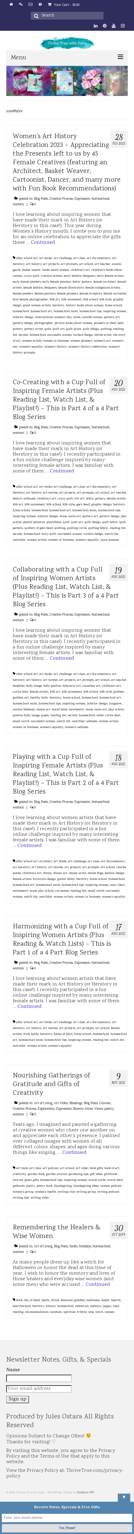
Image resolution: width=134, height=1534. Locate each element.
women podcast (111, 1186)
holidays (85, 1246)
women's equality (31, 347)
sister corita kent (108, 715)
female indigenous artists (102, 288)
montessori (76, 710)
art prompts (69, 264)
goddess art (21, 698)
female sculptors (90, 294)
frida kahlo (31, 1034)
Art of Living (43, 1103)
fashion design (114, 873)
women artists (32, 341)
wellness (91, 721)
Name (13, 1370)
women (18, 204)
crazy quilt (31, 276)
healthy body (39, 698)
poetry (109, 1109)
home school (113, 305)
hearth (116, 1300)
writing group (86, 1192)
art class (79, 258)
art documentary (99, 258)
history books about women (84, 305)
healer (105, 1300)
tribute (82, 1312)
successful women (59, 335)
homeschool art (41, 311)
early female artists (110, 276)
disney (47, 873)
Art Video (61, 1103)
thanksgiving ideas (86, 1186)
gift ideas (96, 1174)
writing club (66, 1192)
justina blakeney (24, 710)
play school (116, 710)
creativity (19, 1174)
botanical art (72, 686)
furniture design (44, 879)
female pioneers (67, 294)
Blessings (75, 1103)
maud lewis (59, 710)
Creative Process (61, 199)
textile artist (103, 335)
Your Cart (66, 5)
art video (82, 1168)
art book (22, 1168)
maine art (43, 710)
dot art (79, 499)
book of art (111, 1168)
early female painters (56, 282)
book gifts (96, 1168)
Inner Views (94, 1109)
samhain (56, 1312)
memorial (82, 1306)
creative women (51, 276)
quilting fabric (98, 528)
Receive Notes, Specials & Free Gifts (67, 1507)
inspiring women (114, 311)
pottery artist (33, 329)
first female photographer (30, 300)
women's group (23, 1192)
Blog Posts (41, 199)
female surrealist (115, 294)
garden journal (56, 1174)
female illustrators (71, 288)
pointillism (53, 522)
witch (99, 1312)
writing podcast (108, 1192)
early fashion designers (79, 276)
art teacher (102, 264)
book (19, 1300)
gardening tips (79, 1174)
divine (55, 1300)
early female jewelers (27, 282)
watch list (111, 534)
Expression (82, 199)
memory (96, 1306)
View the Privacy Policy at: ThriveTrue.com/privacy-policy (64, 1473)
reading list (118, 528)
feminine (67, 1300)
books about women (55, 270)
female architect (104, 282)
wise (91, 1312)
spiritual (69, 1312)
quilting (106, 329)
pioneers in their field (108, 323)
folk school (90, 300)
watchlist (19, 540)
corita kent (20, 692)
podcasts (19, 1186)
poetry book (44, 1186)
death (45, 1300)
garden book (36, 1174)
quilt (48, 329)
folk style (105, 300)
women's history (55, 347)
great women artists (37, 305)
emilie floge (95, 873)
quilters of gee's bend (39, 528)
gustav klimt (66, 879)
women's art (102, 341)
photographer (43, 323)
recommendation (37, 1312)
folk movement (71, 300)
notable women (92, 317)
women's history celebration (87, 347)
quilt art (59, 329)
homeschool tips (90, 311)
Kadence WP (85, 1493)
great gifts (32, 1180)
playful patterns (34, 522)
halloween (93, 1300)
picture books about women (73, 323)
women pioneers (81, 341)
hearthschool (22, 1306)
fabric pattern (82, 282)
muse (76, 317)
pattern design (23, 323)
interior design (23, 317)
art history (33, 264)
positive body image (26, 715)
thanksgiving (63, 1186)
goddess (118, 692)
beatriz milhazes (24, 499)
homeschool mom (66, 311)
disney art (60, 873)
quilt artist (73, 329)
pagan (107, 1306)
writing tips (21, 1198)
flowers (78, 1109)
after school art (27, 258)
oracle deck (115, 1180)
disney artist (77, 873)
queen (45, 715)
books (73, 1246)
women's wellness (76, 727)
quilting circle (77, 528)
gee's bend (83, 505)
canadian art (91, 686)
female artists (116, 499)
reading (18, 1312)
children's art (80, 270)
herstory (58, 305)
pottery (18, 329)
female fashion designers (40, 288)
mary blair (117, 885)
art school (86, 264)
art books (45, 258)
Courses (104, 1103)
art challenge (63, 258)
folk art (55, 300)
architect (45, 861)
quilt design (91, 329)
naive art (74, 516)
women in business (56, 341)
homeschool (100, 199)
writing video (40, 1198)
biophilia (19, 686)
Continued (43, 242)
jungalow (115, 704)
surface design (83, 335)
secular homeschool (32, 335)
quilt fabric (110, 522)
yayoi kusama (109, 540)
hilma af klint (63, 1034)
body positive (52, 686)
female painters (45, 294)
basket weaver (31, 270)
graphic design (101, 505)
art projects (51, 264)
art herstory (21, 867)
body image (34, 686)
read (116, 1306)
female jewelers (23, 294)
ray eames (62, 891)
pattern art (112, 317)
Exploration (46, 1109)
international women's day (53, 317)
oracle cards (97, 1180)
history (51, 1306)
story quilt (48, 534)
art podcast (51, 1168)
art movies (50, 493)
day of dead (32, 1300)
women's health (45, 1192)
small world (21, 721)
